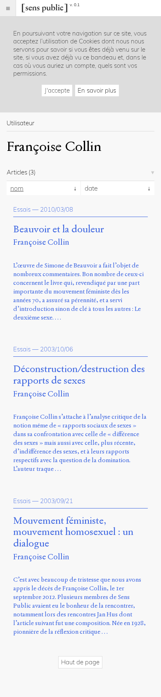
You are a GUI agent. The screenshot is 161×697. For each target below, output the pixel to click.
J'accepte (57, 90)
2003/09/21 (56, 501)
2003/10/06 (56, 349)
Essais (22, 209)
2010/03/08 (56, 209)
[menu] (8, 8)
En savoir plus (97, 90)
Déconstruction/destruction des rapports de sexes (79, 375)
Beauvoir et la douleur (58, 229)
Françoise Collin (41, 242)
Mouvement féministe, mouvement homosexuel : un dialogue (73, 532)
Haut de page (80, 662)
